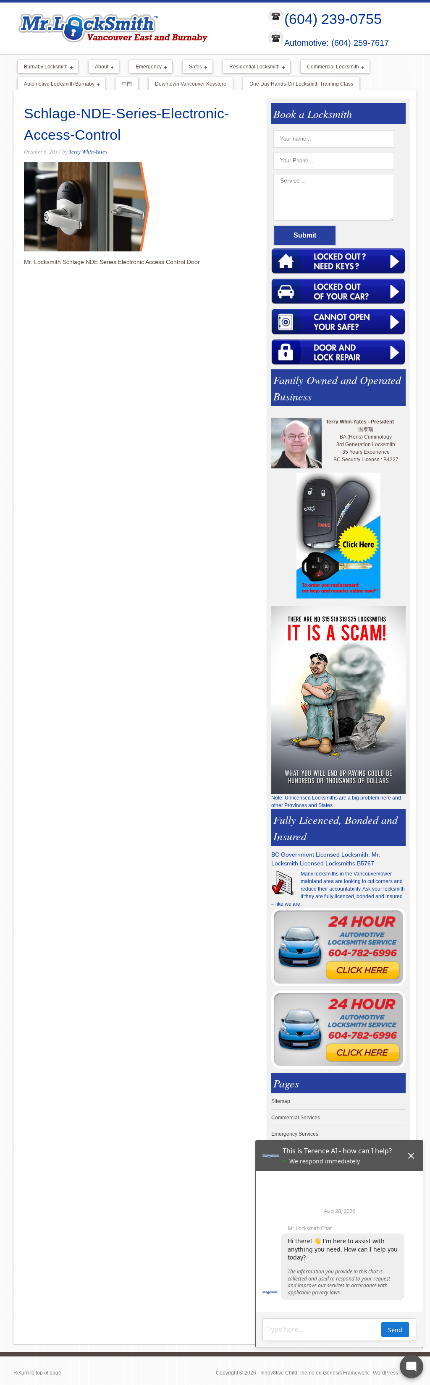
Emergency (145, 67)
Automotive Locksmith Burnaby (56, 84)
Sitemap (280, 1101)
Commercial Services (295, 1118)
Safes (192, 67)
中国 (127, 84)
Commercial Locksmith (330, 67)
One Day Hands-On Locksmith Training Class (301, 84)
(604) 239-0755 (333, 19)
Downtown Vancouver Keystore (190, 84)
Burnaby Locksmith (43, 67)
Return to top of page (37, 1373)
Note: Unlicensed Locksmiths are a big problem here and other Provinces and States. (336, 801)
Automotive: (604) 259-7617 (336, 43)
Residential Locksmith (251, 67)
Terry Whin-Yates (88, 151)
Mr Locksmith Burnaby (133, 28)
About (98, 67)
